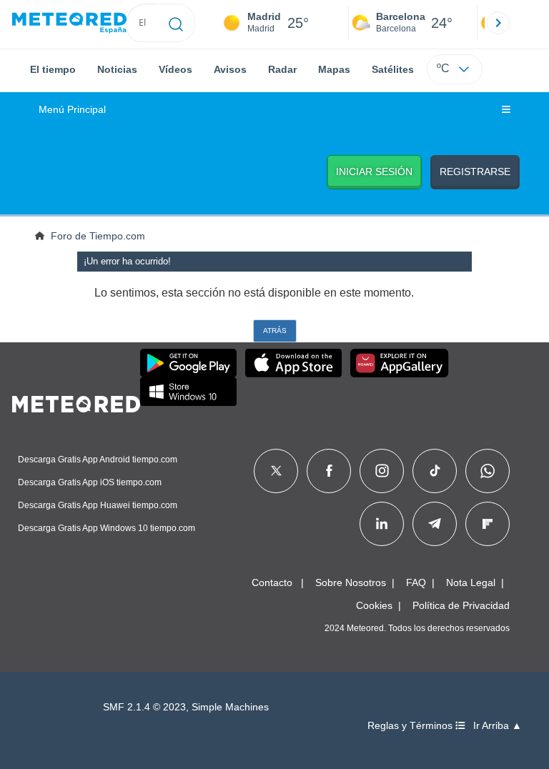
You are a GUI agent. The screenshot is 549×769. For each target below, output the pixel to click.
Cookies (374, 605)
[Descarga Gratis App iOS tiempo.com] (293, 363)
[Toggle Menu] (506, 110)
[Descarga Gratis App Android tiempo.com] (188, 363)
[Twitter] (276, 471)
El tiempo (53, 69)
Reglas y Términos (411, 725)
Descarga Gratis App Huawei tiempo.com (97, 505)
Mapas (334, 69)
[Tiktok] (435, 471)
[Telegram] (434, 523)
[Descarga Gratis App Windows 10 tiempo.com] (188, 391)
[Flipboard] (488, 523)
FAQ (416, 582)
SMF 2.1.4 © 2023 (144, 707)
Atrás (275, 330)
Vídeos (175, 69)
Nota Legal (470, 582)
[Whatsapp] (487, 471)
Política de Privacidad (461, 605)
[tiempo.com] (69, 23)
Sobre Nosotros (350, 582)
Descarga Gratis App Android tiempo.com (97, 460)
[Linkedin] (381, 523)
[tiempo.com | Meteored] (76, 401)
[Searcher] (176, 23)
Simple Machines (230, 707)
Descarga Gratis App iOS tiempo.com (90, 482)
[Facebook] (329, 471)
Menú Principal (72, 109)
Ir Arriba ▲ (497, 725)
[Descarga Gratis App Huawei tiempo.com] (399, 363)
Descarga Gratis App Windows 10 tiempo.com (106, 528)
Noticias (117, 69)
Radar (282, 69)
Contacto (272, 582)
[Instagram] (382, 471)
